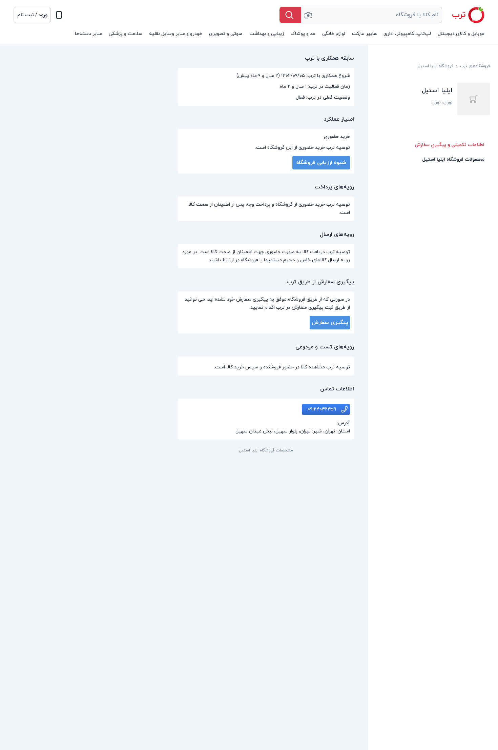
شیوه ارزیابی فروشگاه (321, 162)
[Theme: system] (59, 15)
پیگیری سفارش (330, 322)
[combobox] (371, 15)
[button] (32, 15)
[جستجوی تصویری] (308, 15)
